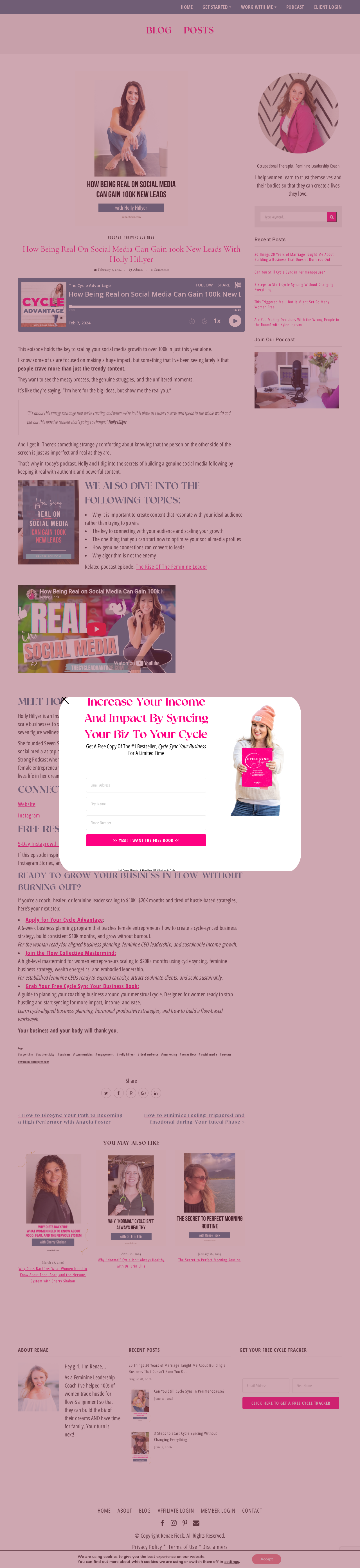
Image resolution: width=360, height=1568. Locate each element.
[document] (180, 784)
